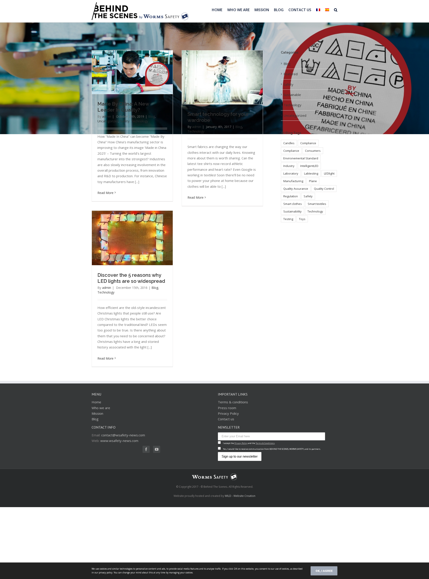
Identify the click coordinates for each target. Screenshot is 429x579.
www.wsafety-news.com (119, 440)
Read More (105, 193)
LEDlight (329, 173)
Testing (288, 219)
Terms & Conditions (265, 443)
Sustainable (292, 94)
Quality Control (324, 189)
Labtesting (311, 173)
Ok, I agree (324, 571)
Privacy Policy (228, 413)
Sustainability (292, 211)
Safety (124, 121)
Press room (227, 408)
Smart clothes (292, 204)
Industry (288, 166)
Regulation (290, 196)
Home (96, 402)
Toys (302, 219)
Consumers (313, 151)
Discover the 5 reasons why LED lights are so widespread (131, 278)
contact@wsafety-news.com (123, 435)
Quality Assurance (295, 189)
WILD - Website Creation (240, 496)
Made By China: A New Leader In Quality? (123, 107)
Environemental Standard (300, 158)
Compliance (308, 143)
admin (106, 116)
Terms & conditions (233, 402)
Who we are (101, 408)
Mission (97, 413)
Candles (288, 143)
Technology (139, 121)
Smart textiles (317, 204)
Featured (291, 74)
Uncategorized (107, 121)
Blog (151, 116)
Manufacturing (293, 181)
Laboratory (290, 173)
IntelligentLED (309, 166)
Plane (313, 181)
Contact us (226, 419)
